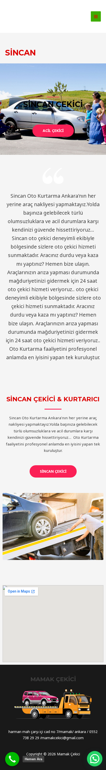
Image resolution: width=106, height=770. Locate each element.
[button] (53, 131)
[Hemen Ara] (12, 759)
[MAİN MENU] (96, 16)
